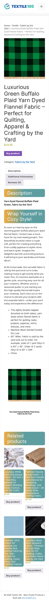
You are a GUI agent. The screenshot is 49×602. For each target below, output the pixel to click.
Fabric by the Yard (25, 162)
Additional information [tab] (20, 176)
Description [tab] (14, 171)
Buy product (13, 153)
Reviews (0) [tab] (14, 182)
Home (7, 25)
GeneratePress (29, 598)
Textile (15, 25)
